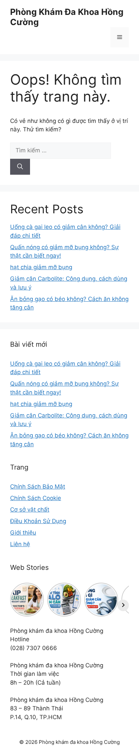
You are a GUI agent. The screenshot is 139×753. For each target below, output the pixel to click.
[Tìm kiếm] (20, 167)
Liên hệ (20, 544)
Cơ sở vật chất (29, 509)
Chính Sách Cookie (35, 498)
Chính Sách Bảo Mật (37, 486)
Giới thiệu (23, 532)
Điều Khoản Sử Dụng (38, 521)
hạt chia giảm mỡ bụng (41, 267)
